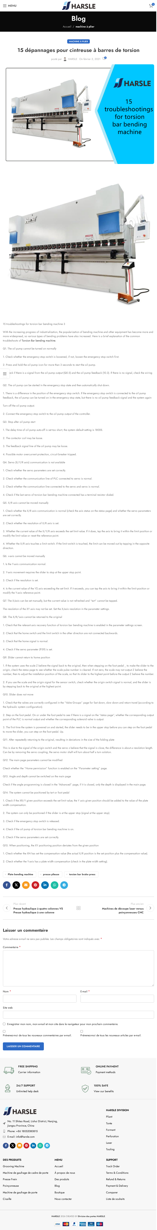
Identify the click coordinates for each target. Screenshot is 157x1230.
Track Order (113, 1166)
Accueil (67, 26)
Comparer (112, 1192)
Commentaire (12, 947)
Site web (8, 1008)
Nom (7, 991)
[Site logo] (78, 5)
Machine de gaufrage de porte (20, 1192)
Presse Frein (10, 1179)
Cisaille (7, 1199)
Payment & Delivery (117, 1186)
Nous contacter (63, 1199)
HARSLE (72, 59)
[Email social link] (26, 885)
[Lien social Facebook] (7, 885)
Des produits (12, 1160)
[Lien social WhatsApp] (54, 885)
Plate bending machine (20, 874)
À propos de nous (65, 1173)
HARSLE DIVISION (117, 1110)
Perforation (112, 1136)
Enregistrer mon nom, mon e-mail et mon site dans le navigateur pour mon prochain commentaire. (62, 1024)
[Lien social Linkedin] (45, 885)
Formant (110, 1130)
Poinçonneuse (11, 1186)
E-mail (85, 991)
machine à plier (85, 26)
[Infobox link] (40, 1070)
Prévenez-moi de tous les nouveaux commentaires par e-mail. (37, 1035)
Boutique (60, 1192)
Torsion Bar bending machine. (39, 340)
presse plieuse (51, 874)
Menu (58, 1160)
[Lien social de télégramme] (64, 885)
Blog (57, 1186)
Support (112, 1160)
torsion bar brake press (82, 874)
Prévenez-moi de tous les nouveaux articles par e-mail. (110, 1035)
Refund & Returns (115, 1179)
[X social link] (16, 885)
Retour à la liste (78, 908)
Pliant (109, 1117)
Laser (109, 1143)
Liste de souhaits (115, 1199)
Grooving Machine (13, 1166)
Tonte (109, 1123)
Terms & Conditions (117, 1173)
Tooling (110, 1149)
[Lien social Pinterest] (35, 885)
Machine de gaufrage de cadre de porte (25, 1173)
